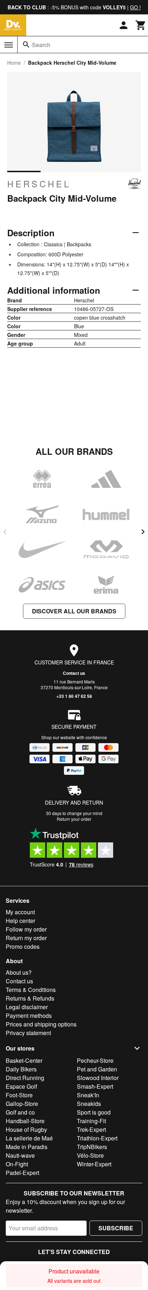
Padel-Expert (22, 1172)
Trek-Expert (91, 1129)
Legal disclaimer (27, 1007)
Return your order (74, 819)
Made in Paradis (26, 1147)
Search (41, 45)
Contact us (74, 673)
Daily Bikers (21, 1069)
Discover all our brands (74, 611)
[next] (143, 532)
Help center (20, 920)
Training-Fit (91, 1121)
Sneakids (89, 1103)
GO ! (135, 7)
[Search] (26, 44)
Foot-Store (19, 1095)
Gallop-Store (22, 1103)
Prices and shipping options (41, 1024)
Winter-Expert (94, 1164)
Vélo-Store (90, 1155)
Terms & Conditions (31, 989)
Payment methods (29, 1015)
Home (14, 62)
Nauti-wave (20, 1155)
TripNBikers (92, 1147)
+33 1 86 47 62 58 (74, 696)
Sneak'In (88, 1095)
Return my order (26, 938)
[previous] (5, 532)
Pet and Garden (97, 1069)
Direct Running (25, 1078)
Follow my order (26, 929)
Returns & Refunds (30, 998)
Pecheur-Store (95, 1060)
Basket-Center (24, 1060)
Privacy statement (28, 1033)
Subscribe (115, 1228)
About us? (19, 972)
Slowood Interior (98, 1078)
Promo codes (23, 946)
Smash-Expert (95, 1086)
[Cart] (141, 25)
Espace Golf (21, 1086)
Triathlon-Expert (97, 1138)
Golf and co (20, 1112)
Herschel (39, 183)
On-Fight (17, 1164)
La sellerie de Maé (29, 1138)
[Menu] (8, 45)
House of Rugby (26, 1129)
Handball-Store (25, 1121)
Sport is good (94, 1112)
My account (20, 912)
